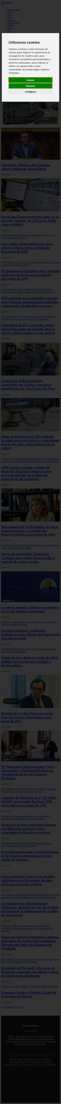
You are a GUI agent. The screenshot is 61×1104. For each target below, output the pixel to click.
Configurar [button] (30, 91)
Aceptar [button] (30, 80)
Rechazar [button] (30, 86)
